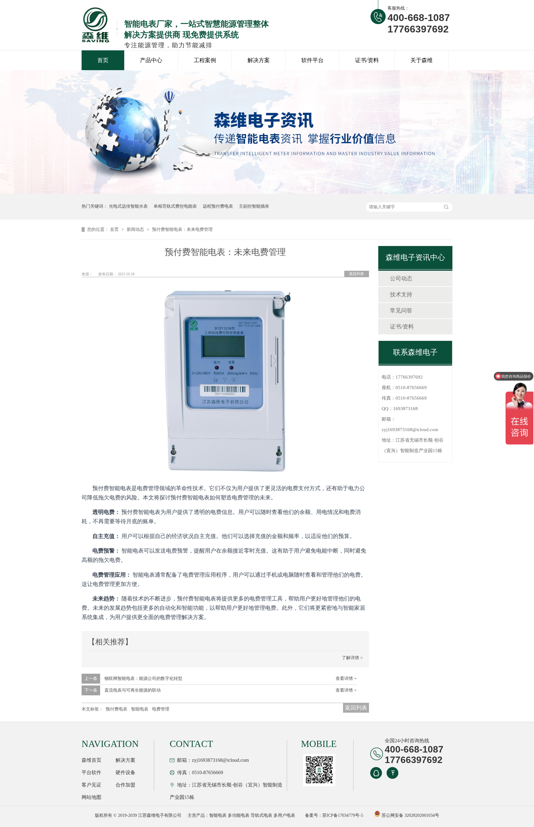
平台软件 (91, 772)
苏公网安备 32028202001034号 (409, 815)
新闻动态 (136, 229)
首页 (102, 60)
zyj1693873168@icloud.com (410, 429)
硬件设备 (125, 772)
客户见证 (91, 784)
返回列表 (356, 274)
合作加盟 (125, 784)
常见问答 (401, 310)
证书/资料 (367, 60)
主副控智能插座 (254, 206)
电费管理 (160, 709)
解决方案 (259, 60)
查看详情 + (346, 678)
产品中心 (151, 60)
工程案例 (205, 60)
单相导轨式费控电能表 (175, 206)
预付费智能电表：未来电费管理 (182, 229)
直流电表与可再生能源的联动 (132, 690)
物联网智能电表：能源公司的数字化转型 (143, 678)
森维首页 (91, 760)
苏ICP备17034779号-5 (342, 815)
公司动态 (401, 278)
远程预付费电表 (218, 206)
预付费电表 (116, 709)
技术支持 (401, 294)
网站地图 (91, 797)
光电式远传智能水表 (128, 206)
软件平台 (312, 60)
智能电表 (139, 709)
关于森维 (421, 60)
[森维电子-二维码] (318, 770)
